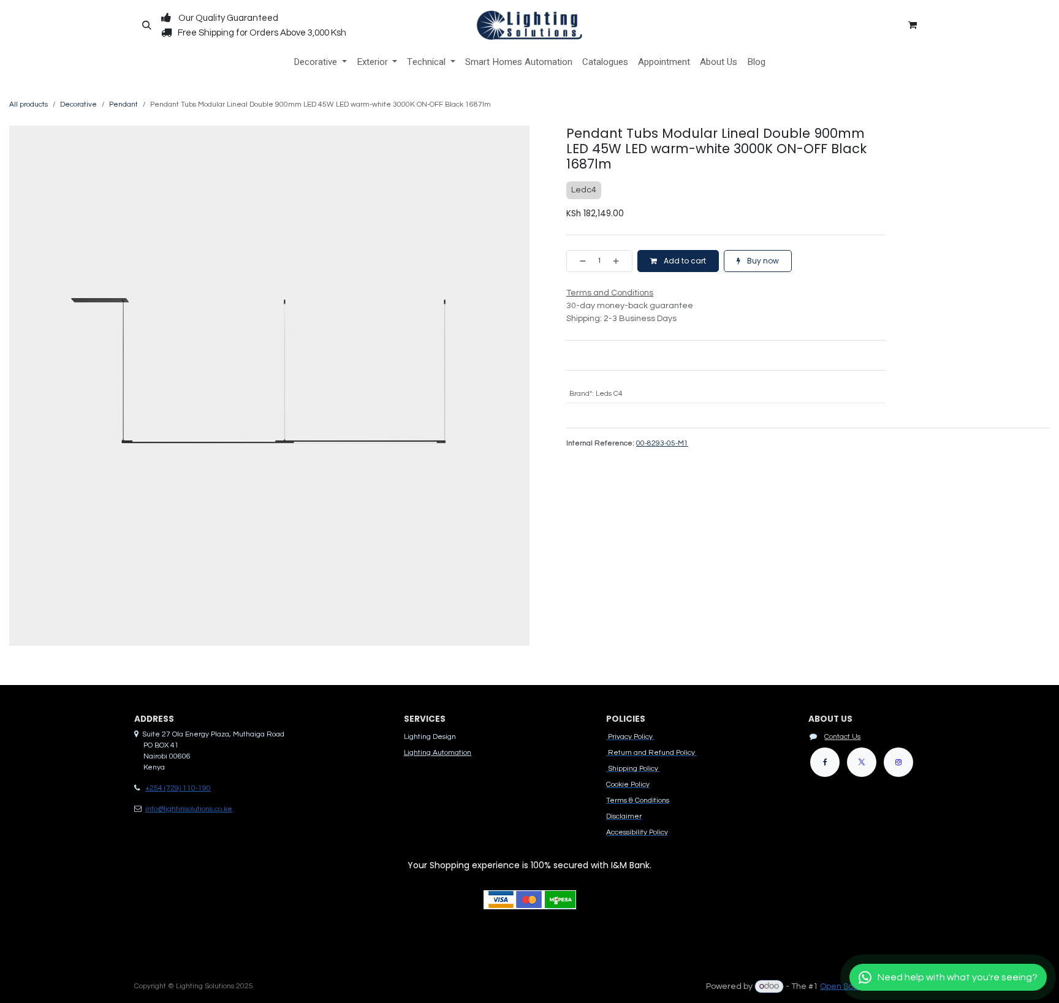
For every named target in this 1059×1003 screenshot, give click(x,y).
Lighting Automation (437, 753)
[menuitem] (320, 62)
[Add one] (619, 261)
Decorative (78, 104)
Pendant (123, 104)
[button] (146, 25)
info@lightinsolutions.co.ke (188, 809)
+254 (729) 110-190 (178, 788)
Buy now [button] (762, 260)
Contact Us (842, 737)
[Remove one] (579, 261)
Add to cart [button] (684, 260)
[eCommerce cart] (912, 25)
